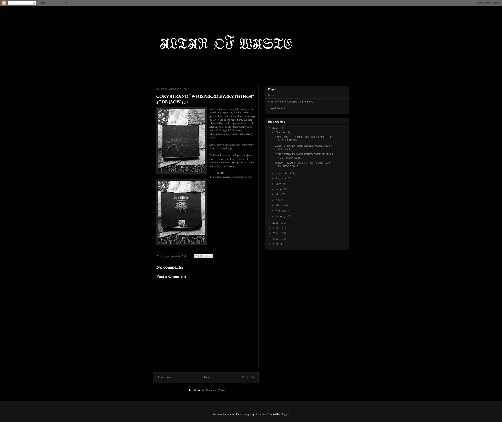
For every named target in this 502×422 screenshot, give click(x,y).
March (280, 205)
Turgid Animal (276, 108)
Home (206, 377)
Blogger (284, 414)
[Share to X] (203, 256)
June (279, 189)
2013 (275, 238)
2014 (275, 233)
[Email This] (196, 256)
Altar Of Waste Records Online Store (290, 101)
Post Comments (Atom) (213, 390)
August (280, 178)
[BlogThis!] (200, 256)
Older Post (249, 377)
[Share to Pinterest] (211, 256)
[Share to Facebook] (207, 256)
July (278, 183)
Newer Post (163, 377)
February (282, 210)
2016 (275, 222)
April (279, 199)
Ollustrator (260, 414)
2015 (275, 228)
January (281, 216)
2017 (275, 127)
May (279, 194)
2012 (275, 244)
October (281, 132)
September (283, 173)
